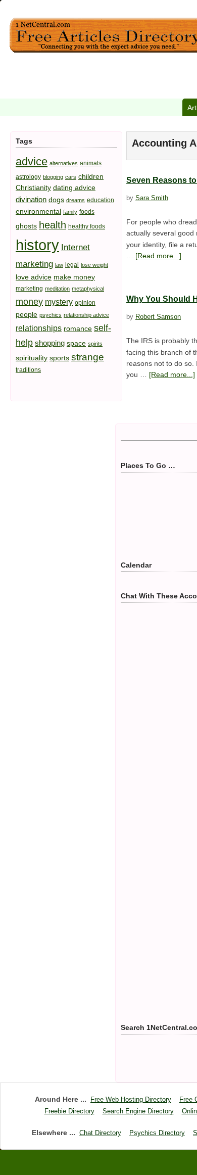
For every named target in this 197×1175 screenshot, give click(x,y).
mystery (59, 301)
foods (86, 211)
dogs (56, 200)
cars (70, 177)
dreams (75, 200)
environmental (38, 211)
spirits (95, 344)
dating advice (74, 187)
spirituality (31, 358)
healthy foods (86, 226)
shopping (50, 343)
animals (91, 163)
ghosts (26, 226)
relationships (39, 328)
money (29, 301)
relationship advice (86, 315)
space (76, 343)
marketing (29, 288)
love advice (34, 277)
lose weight (94, 265)
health (52, 224)
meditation (57, 289)
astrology (28, 176)
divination (31, 199)
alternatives (64, 163)
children (91, 176)
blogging (53, 177)
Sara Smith (151, 198)
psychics (50, 315)
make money (74, 277)
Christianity (33, 187)
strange (87, 357)
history (37, 245)
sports (59, 358)
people (26, 314)
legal (72, 264)
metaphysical (88, 289)
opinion (85, 302)
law (59, 265)
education (100, 200)
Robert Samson (158, 316)
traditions (28, 369)
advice (31, 161)
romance (78, 328)
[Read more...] (158, 256)
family (70, 212)
